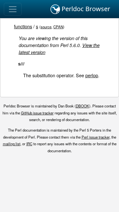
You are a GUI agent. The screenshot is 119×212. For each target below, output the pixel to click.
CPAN (58, 26)
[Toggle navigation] (13, 9)
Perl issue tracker (95, 137)
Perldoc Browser (85, 8)
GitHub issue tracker (37, 112)
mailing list (11, 143)
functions (23, 26)
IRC (29, 143)
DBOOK (82, 105)
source (46, 26)
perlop (91, 75)
